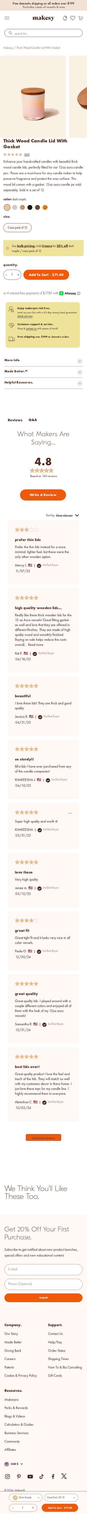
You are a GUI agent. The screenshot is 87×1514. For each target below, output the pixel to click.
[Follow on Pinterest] (19, 1476)
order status (56, 1351)
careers (10, 1359)
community (12, 1441)
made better (13, 1342)
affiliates (10, 1450)
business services (16, 1433)
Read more (35, 645)
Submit (43, 1297)
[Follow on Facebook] (53, 1476)
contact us (31, 328)
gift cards (55, 1376)
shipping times (58, 1359)
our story (11, 1334)
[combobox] (43, 34)
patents (9, 1367)
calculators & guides (18, 1425)
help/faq (55, 1342)
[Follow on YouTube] (30, 1476)
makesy (8, 47)
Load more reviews (43, 1138)
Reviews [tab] (15, 420)
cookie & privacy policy (20, 1376)
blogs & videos (14, 1416)
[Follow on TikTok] (42, 1476)
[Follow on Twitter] (64, 1476)
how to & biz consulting (65, 1367)
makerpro (11, 1400)
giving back (12, 1351)
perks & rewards (16, 1408)
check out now (25, 316)
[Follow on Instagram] (7, 1476)
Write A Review (43, 495)
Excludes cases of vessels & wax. (44, 7)
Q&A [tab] (33, 420)
